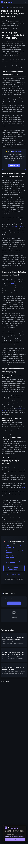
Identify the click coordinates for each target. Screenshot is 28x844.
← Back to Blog (5, 681)
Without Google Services (18, 227)
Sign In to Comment (14, 603)
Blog (7, 7)
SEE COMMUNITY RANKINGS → (14, 568)
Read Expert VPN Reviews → (14, 574)
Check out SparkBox (14, 839)
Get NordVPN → (14, 165)
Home (2, 7)
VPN (13, 151)
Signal (12, 283)
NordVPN (19, 151)
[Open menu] (25, 2)
